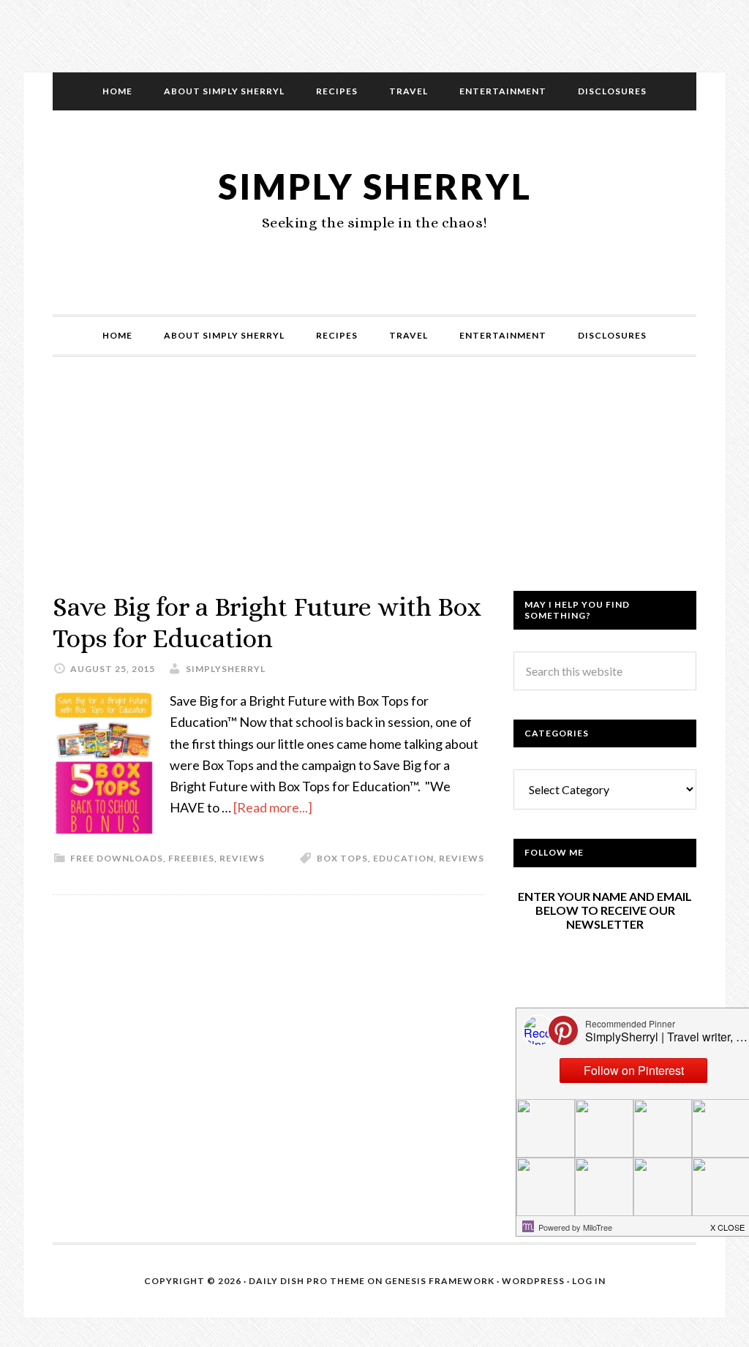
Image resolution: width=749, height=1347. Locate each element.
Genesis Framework (439, 1280)
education (403, 858)
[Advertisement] (374, 488)
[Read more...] (272, 807)
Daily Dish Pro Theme (307, 1280)
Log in (589, 1280)
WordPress (533, 1280)
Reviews (242, 858)
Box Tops (342, 858)
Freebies (191, 858)
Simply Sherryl (375, 186)
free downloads (116, 858)
